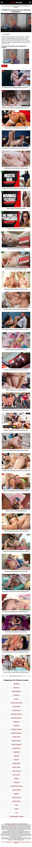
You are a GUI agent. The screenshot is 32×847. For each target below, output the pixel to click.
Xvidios (4, 832)
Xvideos (20, 832)
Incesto (4, 5)
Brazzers (8, 5)
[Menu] (2, 2)
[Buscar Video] (30, 2)
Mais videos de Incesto (16, 676)
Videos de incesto (11, 825)
